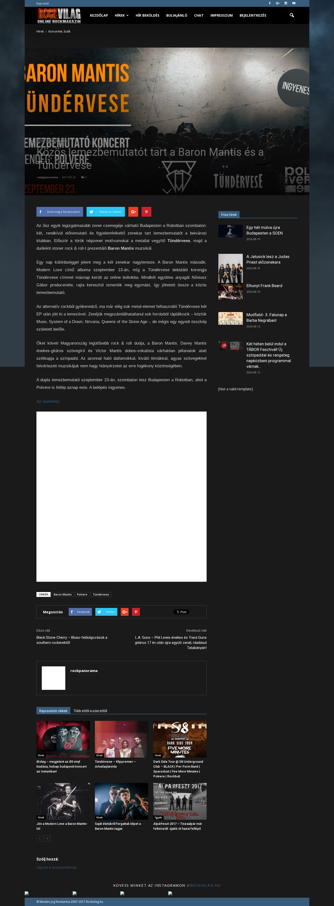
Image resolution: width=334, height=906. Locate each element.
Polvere (82, 594)
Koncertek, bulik (57, 141)
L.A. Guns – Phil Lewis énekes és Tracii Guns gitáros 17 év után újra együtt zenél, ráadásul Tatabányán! (171, 642)
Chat (199, 15)
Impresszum (222, 15)
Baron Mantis (63, 594)
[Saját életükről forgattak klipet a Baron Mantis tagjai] (121, 801)
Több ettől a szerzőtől (90, 711)
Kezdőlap (99, 15)
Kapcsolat (42, 3)
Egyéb (158, 817)
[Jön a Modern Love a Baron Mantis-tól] (63, 801)
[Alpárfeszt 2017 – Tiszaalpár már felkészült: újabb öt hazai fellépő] (180, 801)
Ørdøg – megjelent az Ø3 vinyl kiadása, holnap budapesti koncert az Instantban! (61, 766)
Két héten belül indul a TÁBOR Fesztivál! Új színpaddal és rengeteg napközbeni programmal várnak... (268, 355)
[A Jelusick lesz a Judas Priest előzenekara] (230, 269)
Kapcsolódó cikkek (53, 711)
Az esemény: (48, 401)
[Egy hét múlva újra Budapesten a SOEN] (230, 231)
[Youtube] (294, 3)
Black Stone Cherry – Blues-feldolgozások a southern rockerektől (71, 640)
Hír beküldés (147, 15)
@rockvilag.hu (204, 885)
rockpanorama (47, 177)
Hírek (120, 15)
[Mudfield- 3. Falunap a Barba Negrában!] (230, 318)
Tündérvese (101, 594)
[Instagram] (285, 3)
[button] (292, 15)
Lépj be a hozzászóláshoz (56, 867)
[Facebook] (269, 3)
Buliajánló (176, 15)
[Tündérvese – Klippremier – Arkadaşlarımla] (121, 739)
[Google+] (277, 3)
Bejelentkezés (253, 15)
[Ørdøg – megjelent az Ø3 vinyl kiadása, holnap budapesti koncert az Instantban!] (63, 739)
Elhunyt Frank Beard (264, 285)
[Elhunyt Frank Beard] (230, 291)
